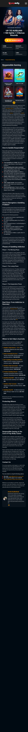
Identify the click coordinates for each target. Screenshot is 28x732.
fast (17, 319)
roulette (22, 113)
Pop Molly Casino (9, 108)
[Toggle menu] (26, 3)
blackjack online (13, 308)
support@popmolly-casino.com (16, 476)
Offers (18, 347)
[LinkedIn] (9, 505)
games (11, 113)
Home (2, 59)
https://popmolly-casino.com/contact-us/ (13, 479)
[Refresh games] (14, 103)
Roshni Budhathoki (13, 492)
